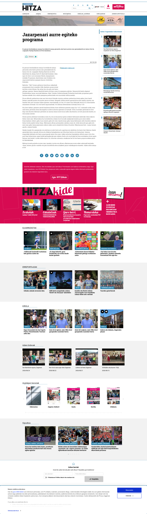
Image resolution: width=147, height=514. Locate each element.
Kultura (114, 87)
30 (95, 62)
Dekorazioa (34, 407)
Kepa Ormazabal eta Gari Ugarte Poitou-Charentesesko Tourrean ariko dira (34, 331)
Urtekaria (113, 407)
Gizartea (107, 87)
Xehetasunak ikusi (13, 510)
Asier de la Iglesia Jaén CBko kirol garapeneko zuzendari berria (111, 71)
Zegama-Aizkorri (53, 407)
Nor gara (110, 214)
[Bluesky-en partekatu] (57, 155)
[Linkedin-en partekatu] (72, 155)
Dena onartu (129, 490)
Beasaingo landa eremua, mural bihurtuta (112, 91)
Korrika (93, 407)
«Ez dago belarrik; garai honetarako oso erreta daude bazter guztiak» (59, 253)
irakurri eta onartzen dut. (61, 477)
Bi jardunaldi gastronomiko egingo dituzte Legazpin (112, 111)
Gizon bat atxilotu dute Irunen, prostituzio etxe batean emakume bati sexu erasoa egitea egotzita (39, 448)
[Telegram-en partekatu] (62, 155)
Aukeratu (128, 495)
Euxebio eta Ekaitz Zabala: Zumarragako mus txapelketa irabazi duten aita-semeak (85, 292)
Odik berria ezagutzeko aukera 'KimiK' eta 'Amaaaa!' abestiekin (60, 292)
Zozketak (110, 207)
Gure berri (110, 205)
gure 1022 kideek (18, 492)
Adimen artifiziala (118, 14)
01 (94, 62)
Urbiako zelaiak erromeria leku (34, 291)
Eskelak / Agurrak (84, 14)
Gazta (74, 407)
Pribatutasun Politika (54, 477)
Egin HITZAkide (59, 177)
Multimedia (67, 14)
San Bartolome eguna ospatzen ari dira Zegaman (112, 49)
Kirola (106, 66)
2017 (91, 62)
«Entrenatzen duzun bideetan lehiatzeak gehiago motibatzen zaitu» (85, 253)
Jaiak (106, 46)
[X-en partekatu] (46, 155)
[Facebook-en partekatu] (41, 155)
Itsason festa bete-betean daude (112, 132)
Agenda (38, 14)
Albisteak (25, 14)
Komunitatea (52, 14)
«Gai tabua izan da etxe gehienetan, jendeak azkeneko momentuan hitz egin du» (110, 253)
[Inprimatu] (77, 155)
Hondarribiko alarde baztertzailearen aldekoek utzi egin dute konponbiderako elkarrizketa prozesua (104, 448)
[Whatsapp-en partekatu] (67, 155)
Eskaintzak (111, 210)
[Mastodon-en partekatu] (52, 155)
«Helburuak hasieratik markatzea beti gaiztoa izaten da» (35, 252)
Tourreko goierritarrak (107, 291)
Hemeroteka (111, 212)
